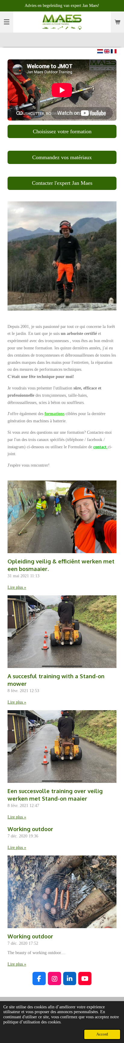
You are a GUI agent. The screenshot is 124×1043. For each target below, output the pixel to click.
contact (100, 447)
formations (54, 413)
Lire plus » (17, 587)
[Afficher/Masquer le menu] (6, 22)
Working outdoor (30, 828)
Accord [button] (102, 1034)
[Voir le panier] (117, 22)
